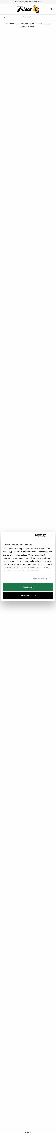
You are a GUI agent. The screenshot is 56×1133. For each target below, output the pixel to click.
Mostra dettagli (40, 579)
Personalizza (26, 595)
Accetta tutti (28, 587)
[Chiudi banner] (52, 535)
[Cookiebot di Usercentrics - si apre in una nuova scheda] (35, 535)
